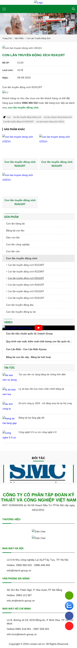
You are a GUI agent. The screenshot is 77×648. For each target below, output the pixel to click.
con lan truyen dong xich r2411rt (50, 122)
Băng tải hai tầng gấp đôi (31, 417)
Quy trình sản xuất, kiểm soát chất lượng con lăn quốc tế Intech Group (37, 341)
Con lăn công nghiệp (18, 244)
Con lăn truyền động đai (19, 304)
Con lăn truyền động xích (21, 258)
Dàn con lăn (13, 237)
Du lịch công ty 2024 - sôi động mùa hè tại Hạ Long (45, 403)
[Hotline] (69, 595)
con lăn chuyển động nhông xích (27, 117)
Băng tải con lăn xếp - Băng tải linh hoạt (28, 357)
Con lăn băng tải (15, 223)
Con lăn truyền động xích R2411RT (18, 122)
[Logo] (38, 2)
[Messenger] (69, 616)
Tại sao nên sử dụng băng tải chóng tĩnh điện (42, 374)
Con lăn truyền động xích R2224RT (26, 271)
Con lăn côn (13, 251)
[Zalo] (69, 605)
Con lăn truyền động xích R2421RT (26, 284)
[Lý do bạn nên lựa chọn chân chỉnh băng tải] (10, 392)
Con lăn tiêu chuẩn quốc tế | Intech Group (29, 333)
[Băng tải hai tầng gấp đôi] (10, 421)
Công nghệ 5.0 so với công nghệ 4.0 (37, 432)
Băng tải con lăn (15, 230)
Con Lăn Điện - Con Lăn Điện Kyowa (26, 349)
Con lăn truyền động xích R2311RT (26, 291)
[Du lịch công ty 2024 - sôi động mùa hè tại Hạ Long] (10, 407)
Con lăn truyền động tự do (21, 311)
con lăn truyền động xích (23, 107)
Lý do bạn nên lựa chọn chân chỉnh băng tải (41, 389)
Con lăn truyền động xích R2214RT (26, 265)
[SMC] (38, 474)
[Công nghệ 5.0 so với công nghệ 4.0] (10, 436)
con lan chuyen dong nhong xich (58, 117)
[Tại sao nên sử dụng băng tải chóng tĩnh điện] (10, 378)
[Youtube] (69, 626)
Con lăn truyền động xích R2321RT (26, 298)
